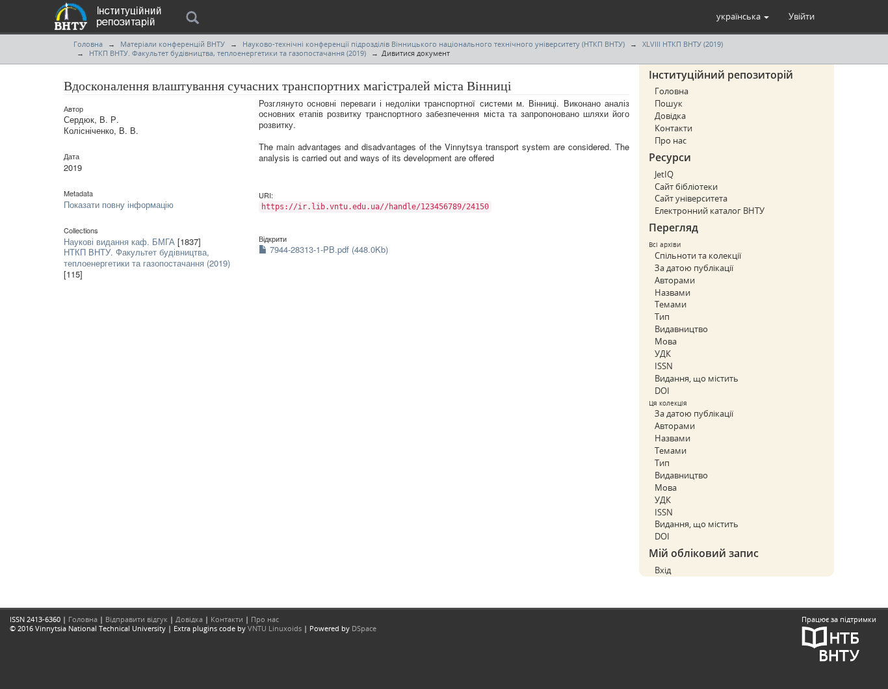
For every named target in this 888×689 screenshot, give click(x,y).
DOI (662, 390)
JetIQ (664, 174)
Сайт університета (691, 198)
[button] (743, 16)
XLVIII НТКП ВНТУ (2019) (682, 44)
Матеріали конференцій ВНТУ (172, 44)
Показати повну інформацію (119, 204)
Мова (666, 341)
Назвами (672, 292)
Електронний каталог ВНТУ (709, 210)
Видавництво (681, 329)
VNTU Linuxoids (275, 628)
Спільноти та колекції (698, 255)
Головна (88, 44)
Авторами (675, 280)
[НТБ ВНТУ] (831, 643)
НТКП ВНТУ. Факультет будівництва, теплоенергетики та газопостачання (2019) (227, 53)
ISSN (664, 366)
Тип (662, 316)
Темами (670, 304)
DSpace (364, 628)
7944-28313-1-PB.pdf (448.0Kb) (327, 249)
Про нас (670, 140)
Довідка (670, 116)
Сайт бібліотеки (686, 186)
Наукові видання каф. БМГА (119, 241)
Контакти (673, 128)
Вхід (663, 570)
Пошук (669, 103)
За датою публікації (694, 268)
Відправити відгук (136, 619)
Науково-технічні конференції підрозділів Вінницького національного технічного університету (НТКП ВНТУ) (433, 44)
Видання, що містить (696, 378)
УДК (663, 353)
